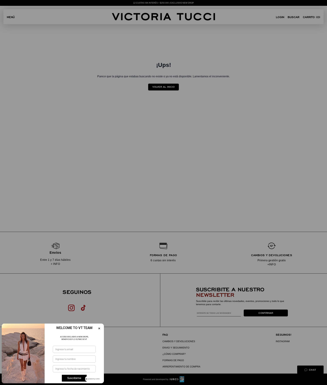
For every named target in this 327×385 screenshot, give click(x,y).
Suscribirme (74, 378)
